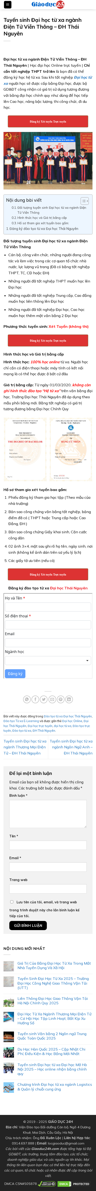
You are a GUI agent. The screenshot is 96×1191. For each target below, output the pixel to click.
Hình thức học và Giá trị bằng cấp (42, 218)
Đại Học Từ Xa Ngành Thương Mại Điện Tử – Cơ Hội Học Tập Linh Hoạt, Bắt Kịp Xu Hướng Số (54, 1018)
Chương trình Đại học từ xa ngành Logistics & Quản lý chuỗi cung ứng (54, 1086)
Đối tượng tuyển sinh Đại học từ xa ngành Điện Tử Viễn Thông (51, 210)
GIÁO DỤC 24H (60, 1122)
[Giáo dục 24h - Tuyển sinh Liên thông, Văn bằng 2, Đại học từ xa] (48, 4)
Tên (13, 836)
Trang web (18, 880)
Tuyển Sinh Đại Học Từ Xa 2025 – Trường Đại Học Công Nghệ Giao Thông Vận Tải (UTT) (53, 983)
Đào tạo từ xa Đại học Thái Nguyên (68, 716)
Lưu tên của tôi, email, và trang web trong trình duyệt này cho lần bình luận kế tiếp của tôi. (44, 909)
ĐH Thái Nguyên (44, 730)
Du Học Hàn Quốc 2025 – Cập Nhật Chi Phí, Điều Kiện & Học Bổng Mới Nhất (51, 1051)
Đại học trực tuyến (40, 726)
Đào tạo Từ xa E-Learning (21, 721)
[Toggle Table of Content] (82, 201)
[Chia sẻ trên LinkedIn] (69, 699)
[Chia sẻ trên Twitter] (44, 699)
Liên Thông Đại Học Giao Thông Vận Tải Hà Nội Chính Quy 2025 (52, 1000)
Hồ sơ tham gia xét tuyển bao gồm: (43, 223)
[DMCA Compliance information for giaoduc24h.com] (47, 1183)
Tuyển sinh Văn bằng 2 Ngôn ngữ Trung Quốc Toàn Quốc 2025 (51, 1036)
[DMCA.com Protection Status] (74, 1183)
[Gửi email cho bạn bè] (52, 699)
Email (15, 858)
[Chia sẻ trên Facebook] (35, 699)
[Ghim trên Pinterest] (61, 699)
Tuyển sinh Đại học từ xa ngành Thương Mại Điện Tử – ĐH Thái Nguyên (24, 747)
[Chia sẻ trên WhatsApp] (27, 699)
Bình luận (18, 795)
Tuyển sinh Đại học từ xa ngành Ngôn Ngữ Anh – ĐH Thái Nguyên (71, 747)
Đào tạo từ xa (21, 730)
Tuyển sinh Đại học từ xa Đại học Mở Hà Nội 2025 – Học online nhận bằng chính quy (52, 1069)
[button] (7, 5)
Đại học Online (72, 721)
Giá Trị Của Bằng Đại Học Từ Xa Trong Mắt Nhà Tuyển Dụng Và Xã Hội (54, 965)
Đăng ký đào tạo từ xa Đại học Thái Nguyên (44, 228)
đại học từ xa (62, 726)
